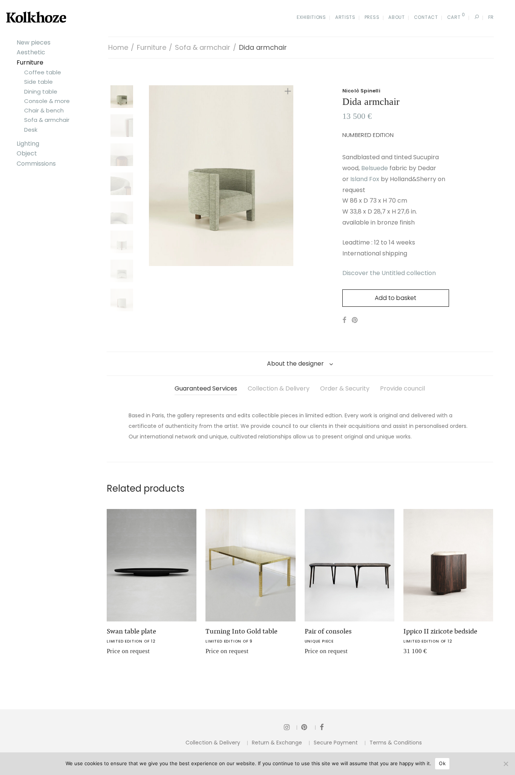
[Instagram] (290, 727)
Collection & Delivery (279, 388)
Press (372, 17)
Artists (345, 17)
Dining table (40, 91)
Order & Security (344, 388)
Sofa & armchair (46, 120)
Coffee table (42, 72)
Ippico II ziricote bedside (440, 631)
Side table (38, 82)
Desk (30, 130)
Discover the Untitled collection (389, 273)
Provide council (402, 388)
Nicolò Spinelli (361, 90)
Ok (442, 763)
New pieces (34, 42)
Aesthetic (31, 52)
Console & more (47, 101)
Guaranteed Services (206, 388)
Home (118, 47)
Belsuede (374, 168)
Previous (153, 176)
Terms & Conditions (395, 742)
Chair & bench (44, 110)
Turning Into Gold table (241, 631)
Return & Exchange (277, 742)
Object (27, 153)
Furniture (30, 62)
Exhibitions (311, 17)
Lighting (28, 143)
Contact (426, 17)
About (396, 17)
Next (289, 176)
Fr (491, 17)
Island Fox (364, 179)
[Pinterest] (308, 727)
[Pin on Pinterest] (355, 320)
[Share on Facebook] (344, 320)
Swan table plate (131, 631)
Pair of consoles (328, 631)
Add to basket (395, 298)
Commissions (36, 163)
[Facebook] (321, 727)
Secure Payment (336, 742)
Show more (116, 654)
